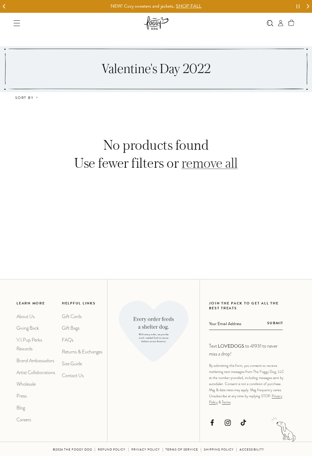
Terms (226, 402)
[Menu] (17, 23)
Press (21, 395)
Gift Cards (72, 316)
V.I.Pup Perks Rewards (29, 344)
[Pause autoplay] (298, 6)
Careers (23, 419)
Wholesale (26, 384)
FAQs (67, 339)
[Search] (270, 23)
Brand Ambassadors (35, 360)
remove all (210, 163)
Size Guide (72, 363)
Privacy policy (145, 449)
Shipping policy (219, 449)
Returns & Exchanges (82, 351)
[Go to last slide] (4, 6)
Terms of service (181, 449)
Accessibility (251, 449)
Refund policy (112, 449)
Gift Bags (71, 327)
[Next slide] (308, 6)
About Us (25, 316)
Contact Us (73, 375)
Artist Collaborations (35, 372)
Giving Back (27, 327)
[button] (291, 23)
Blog (20, 407)
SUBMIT (275, 323)
